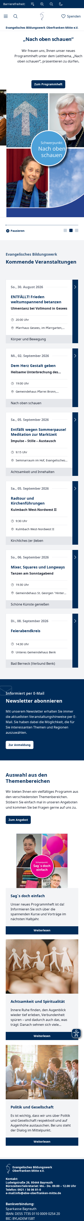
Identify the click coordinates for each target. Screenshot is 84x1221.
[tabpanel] (42, 146)
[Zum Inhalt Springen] (33, 4)
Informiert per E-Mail (25, 737)
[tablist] (71, 274)
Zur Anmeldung (20, 789)
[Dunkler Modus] (61, 4)
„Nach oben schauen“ (42, 39)
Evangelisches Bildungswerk (31, 298)
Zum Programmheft (42, 84)
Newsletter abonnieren (34, 745)
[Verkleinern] (51, 4)
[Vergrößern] (42, 4)
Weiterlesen (42, 975)
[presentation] (65, 274)
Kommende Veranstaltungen (41, 306)
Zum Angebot (18, 864)
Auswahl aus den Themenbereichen (28, 822)
